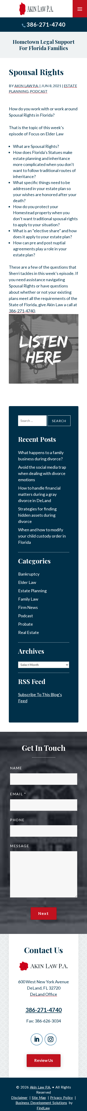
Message (19, 846)
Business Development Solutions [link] (41, 1103)
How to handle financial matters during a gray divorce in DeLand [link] (39, 494)
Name (16, 768)
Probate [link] (25, 624)
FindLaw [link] (43, 1108)
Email (18, 794)
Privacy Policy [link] (61, 1097)
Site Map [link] (39, 1097)
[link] (36, 8)
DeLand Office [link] (43, 994)
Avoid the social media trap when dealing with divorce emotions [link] (42, 473)
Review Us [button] (43, 1060)
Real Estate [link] (28, 632)
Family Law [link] (28, 599)
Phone (17, 820)
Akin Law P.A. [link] (26, 85)
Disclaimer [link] (19, 1097)
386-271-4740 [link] (45, 24)
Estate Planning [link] (32, 590)
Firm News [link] (28, 607)
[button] (80, 9)
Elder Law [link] (27, 582)
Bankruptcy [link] (28, 573)
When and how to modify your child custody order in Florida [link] (42, 536)
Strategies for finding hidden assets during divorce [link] (37, 515)
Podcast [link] (39, 91)
